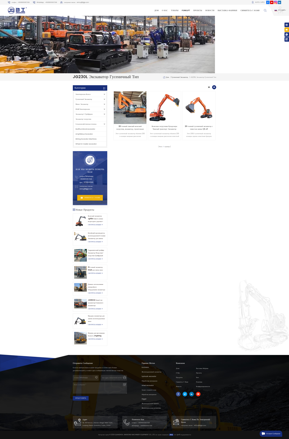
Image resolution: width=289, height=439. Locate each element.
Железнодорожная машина (150, 403)
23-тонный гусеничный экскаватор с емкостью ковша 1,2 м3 (199, 127)
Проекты (197, 10)
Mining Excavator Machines (86, 139)
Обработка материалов (149, 394)
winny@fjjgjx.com (86, 189)
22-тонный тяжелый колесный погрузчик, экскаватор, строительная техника (130, 127)
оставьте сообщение (273, 433)
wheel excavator (148, 385)
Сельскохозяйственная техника (86, 124)
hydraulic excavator (149, 376)
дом (156, 10)
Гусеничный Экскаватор (179, 77)
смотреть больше (94, 225)
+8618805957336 (86, 179)
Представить (80, 398)
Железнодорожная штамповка (151, 408)
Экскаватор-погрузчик (83, 119)
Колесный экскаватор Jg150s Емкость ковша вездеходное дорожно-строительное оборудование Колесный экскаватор (96, 219)
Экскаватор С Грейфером (84, 114)
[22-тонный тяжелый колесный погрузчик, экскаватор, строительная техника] (130, 107)
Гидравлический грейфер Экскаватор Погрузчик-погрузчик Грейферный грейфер (96, 253)
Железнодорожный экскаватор (151, 372)
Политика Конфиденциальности (203, 384)
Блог (197, 377)
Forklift (186, 10)
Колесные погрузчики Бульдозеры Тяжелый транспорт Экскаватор (164, 127)
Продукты (179, 377)
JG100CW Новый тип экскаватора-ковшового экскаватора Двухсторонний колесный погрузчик (96, 303)
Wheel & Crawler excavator (86, 144)
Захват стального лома (149, 390)
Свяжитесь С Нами (250, 10)
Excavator (145, 367)
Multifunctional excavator (85, 129)
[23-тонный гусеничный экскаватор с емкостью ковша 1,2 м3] (199, 107)
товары (174, 10)
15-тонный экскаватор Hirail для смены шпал (95, 268)
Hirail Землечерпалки (83, 109)
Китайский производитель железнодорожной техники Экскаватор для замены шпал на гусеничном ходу (96, 236)
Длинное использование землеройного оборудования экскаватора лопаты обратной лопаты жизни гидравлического (96, 287)
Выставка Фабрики (227, 10)
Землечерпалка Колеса (83, 94)
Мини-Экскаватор (82, 104)
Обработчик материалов (149, 381)
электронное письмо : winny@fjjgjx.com (76, 2)
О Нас (165, 10)
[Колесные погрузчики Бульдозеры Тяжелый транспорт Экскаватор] (164, 107)
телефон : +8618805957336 (21, 2)
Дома (177, 368)
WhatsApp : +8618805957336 (47, 2)
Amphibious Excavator (84, 134)
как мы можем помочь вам (90, 171)
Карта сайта (260, 2)
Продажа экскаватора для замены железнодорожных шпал (96, 319)
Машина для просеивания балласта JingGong (96, 334)
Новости (209, 10)
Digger (144, 399)
